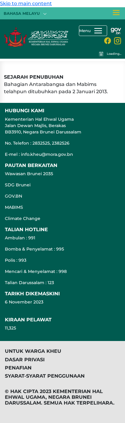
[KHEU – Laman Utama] (36, 32)
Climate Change (22, 218)
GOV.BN (13, 196)
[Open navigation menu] (116, 12)
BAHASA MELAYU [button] (22, 13)
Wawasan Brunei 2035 (29, 173)
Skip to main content (26, 3)
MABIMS (14, 207)
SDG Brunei (18, 185)
